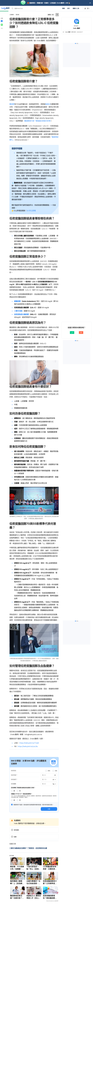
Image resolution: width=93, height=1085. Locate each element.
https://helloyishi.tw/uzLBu (28, 746)
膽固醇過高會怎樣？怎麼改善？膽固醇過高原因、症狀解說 (17, 897)
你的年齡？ (14, 775)
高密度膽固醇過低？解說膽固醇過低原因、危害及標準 (50, 897)
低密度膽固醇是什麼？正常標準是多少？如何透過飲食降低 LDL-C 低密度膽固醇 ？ (50, 882)
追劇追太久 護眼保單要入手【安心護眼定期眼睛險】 (34, 897)
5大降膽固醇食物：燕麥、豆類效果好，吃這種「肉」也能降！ (50, 868)
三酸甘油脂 (18, 311)
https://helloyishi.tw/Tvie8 (29, 743)
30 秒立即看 (31, 211)
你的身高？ (14, 779)
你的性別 (13, 770)
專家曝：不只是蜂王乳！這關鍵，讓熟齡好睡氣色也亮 (17, 868)
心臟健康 (11, 14)
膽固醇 (17, 14)
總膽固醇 (17, 301)
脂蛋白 (47, 104)
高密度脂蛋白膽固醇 (21, 314)
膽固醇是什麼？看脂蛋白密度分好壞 (37, 121)
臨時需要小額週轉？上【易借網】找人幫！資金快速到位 (17, 882)
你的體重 (13, 784)
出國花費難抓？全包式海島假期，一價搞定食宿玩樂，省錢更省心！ (33, 882)
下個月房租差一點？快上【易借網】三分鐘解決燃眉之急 (34, 868)
